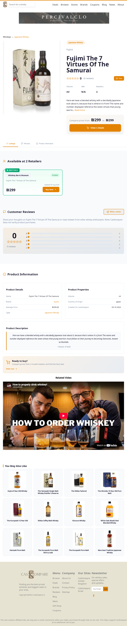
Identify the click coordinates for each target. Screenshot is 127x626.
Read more (80, 110)
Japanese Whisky (22, 37)
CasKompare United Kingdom (84, 581)
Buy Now (49, 189)
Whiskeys (7, 37)
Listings (12, 144)
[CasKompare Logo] (34, 581)
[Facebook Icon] (94, 597)
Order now (10, 369)
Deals (55, 4)
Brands (84, 4)
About (121, 4)
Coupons (94, 4)
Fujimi (56, 301)
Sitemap (66, 592)
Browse (65, 4)
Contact (65, 582)
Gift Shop (57, 605)
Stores (74, 4)
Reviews (27, 144)
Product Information (46, 144)
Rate (120, 78)
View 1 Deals (97, 128)
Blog (104, 4)
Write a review (115, 212)
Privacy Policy (68, 587)
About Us (66, 578)
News (112, 4)
